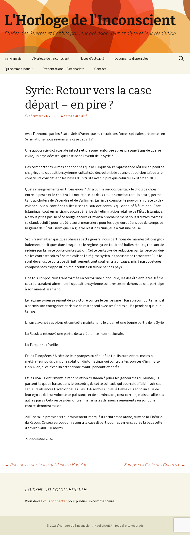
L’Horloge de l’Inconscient (51, 58)
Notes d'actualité (75, 116)
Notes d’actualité (91, 58)
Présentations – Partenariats (63, 69)
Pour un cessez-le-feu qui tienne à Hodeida (46, 464)
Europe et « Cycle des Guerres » (154, 464)
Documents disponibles (131, 58)
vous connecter (55, 501)
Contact (100, 69)
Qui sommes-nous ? (19, 69)
